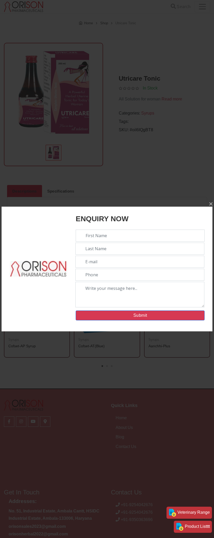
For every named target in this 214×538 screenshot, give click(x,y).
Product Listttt (197, 526)
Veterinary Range (193, 512)
